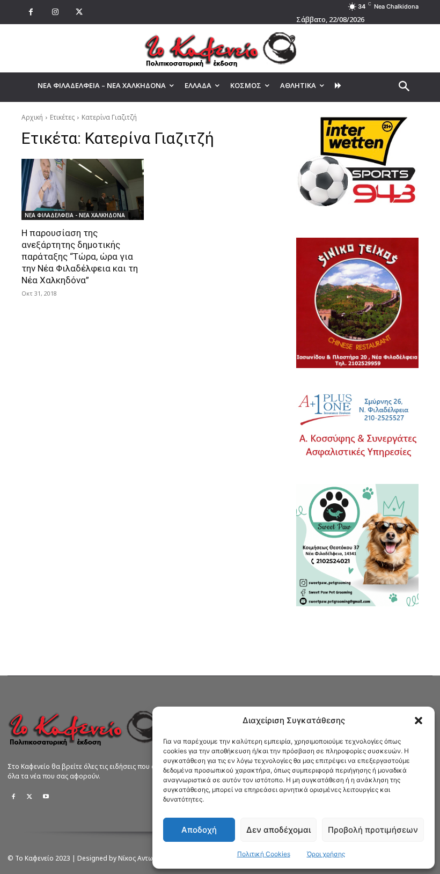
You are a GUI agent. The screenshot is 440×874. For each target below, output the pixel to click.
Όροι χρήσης (326, 854)
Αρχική (32, 117)
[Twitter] (29, 797)
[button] (418, 720)
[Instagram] (55, 12)
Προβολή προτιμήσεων (373, 830)
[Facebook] (30, 12)
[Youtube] (46, 797)
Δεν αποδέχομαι (278, 830)
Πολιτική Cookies (263, 854)
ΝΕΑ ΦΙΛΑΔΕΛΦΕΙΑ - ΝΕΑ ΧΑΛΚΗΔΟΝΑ (75, 215)
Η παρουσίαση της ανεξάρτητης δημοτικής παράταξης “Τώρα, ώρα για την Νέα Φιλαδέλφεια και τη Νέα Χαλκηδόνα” (79, 256)
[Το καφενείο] (220, 48)
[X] (79, 12)
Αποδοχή (199, 830)
